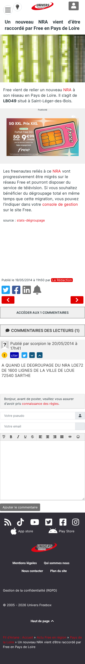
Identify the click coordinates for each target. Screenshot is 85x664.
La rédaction (62, 280)
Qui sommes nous (56, 563)
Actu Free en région (51, 637)
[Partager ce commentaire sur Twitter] (24, 355)
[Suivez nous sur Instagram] (76, 522)
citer (14, 355)
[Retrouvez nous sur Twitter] (49, 522)
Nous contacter (32, 571)
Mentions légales (24, 563)
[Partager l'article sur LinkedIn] (28, 292)
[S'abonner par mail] (37, 292)
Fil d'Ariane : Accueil (18, 637)
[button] (4, 437)
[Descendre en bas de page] (32, 355)
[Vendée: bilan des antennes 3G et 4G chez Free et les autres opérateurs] (9, 300)
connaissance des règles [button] (40, 404)
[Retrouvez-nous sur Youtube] (35, 522)
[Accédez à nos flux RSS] (8, 522)
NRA (67, 89)
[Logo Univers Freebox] (42, 6)
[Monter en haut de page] (39, 355)
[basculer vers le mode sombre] (17, 7)
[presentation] (4, 437)
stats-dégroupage (31, 220)
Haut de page (40, 621)
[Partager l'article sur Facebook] (17, 292)
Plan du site (58, 571)
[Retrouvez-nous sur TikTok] (21, 522)
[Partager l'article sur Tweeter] (7, 292)
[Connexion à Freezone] (74, 6)
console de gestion (59, 204)
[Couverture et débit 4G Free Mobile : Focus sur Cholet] (77, 300)
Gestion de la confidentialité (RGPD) (30, 590)
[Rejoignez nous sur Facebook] (64, 522)
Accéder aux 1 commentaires (42, 313)
